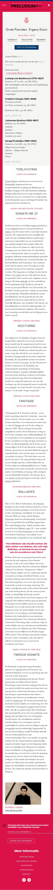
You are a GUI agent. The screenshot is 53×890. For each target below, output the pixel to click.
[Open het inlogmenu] (49, 5)
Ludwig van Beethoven (31, 187)
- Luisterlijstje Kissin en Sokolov (19, 73)
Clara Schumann (25, 531)
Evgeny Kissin (11, 181)
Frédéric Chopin (12, 190)
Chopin (17, 356)
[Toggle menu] (4, 5)
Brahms (18, 525)
